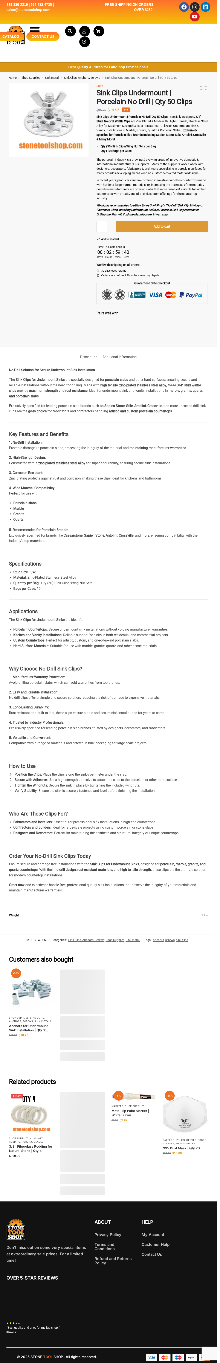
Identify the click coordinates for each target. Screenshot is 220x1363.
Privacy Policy (108, 1234)
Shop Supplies (30, 77)
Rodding (14, 1142)
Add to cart (162, 226)
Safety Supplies (174, 1140)
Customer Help (156, 1244)
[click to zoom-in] (49, 120)
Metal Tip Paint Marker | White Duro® (130, 1113)
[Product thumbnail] (108, 329)
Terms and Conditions (105, 1246)
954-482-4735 (41, 4)
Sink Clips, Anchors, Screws (82, 77)
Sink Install (52, 77)
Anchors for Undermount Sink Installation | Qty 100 (29, 1028)
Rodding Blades (32, 1142)
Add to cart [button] (31, 1044)
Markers (118, 1106)
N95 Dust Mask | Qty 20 (181, 1148)
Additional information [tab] (119, 357)
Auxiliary (36, 1138)
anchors (158, 940)
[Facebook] (184, 7)
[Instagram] (195, 7)
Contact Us (152, 1254)
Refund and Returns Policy (113, 1260)
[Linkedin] (205, 7)
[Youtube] (195, 16)
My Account (153, 1234)
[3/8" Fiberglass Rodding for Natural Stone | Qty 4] (205, 88)
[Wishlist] (47, 976)
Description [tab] (88, 357)
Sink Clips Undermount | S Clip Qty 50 (145, 323)
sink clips (182, 940)
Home (13, 77)
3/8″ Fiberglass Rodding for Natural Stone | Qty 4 (30, 1148)
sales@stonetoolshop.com (28, 10)
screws (170, 940)
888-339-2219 (17, 4)
